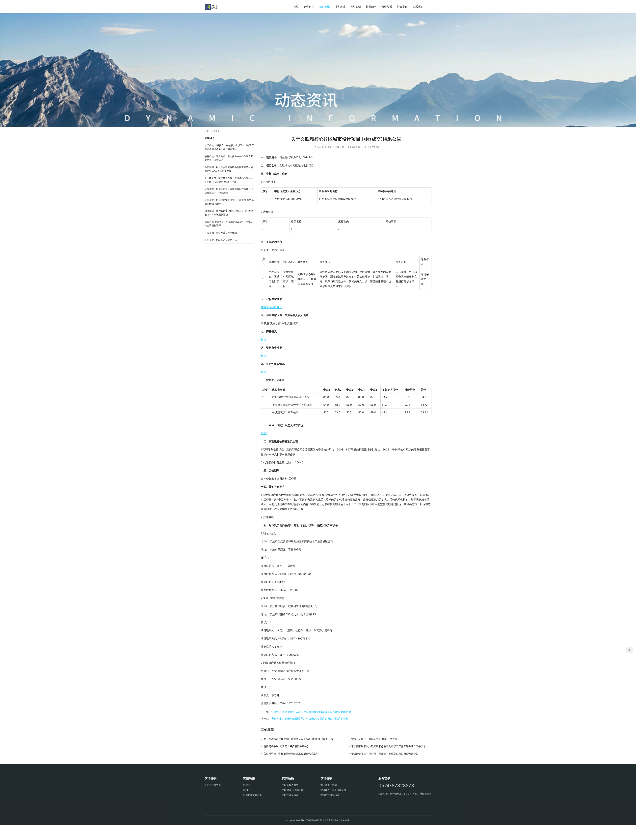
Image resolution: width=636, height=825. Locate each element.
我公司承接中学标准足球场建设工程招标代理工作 (291, 753)
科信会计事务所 (213, 784)
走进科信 (309, 6)
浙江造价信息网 (328, 784)
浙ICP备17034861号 (340, 820)
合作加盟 (386, 6)
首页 (296, 6)
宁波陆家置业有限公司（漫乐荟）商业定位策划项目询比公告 (384, 753)
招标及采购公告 (336, 147)
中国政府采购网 (290, 795)
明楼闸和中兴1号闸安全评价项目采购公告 (286, 746)
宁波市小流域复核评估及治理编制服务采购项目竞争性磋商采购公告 (311, 712)
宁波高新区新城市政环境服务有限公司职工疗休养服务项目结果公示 (388, 746)
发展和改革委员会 (252, 795)
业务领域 (340, 6)
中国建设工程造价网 (292, 790)
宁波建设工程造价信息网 (333, 790)
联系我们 (418, 6)
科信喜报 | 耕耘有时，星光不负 (221, 239)
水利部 (246, 790)
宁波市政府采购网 (329, 795)
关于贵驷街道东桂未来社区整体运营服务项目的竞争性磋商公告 (298, 739)
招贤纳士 (371, 6)
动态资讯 (324, 6)
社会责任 (402, 6)
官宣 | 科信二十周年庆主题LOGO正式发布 (374, 739)
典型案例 (355, 6)
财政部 (246, 784)
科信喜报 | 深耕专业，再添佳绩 (221, 232)
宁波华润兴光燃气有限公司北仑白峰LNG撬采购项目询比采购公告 (309, 718)
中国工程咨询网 (290, 784)
